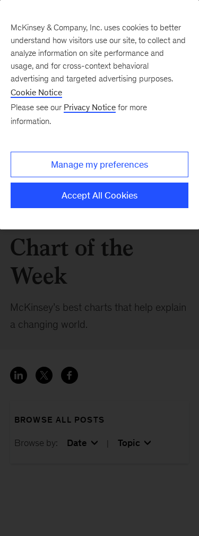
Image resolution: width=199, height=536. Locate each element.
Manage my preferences (99, 164)
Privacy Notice (90, 107)
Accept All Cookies (99, 195)
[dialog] (99, 114)
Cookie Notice (36, 92)
